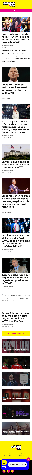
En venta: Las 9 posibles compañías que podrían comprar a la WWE (15, 164)
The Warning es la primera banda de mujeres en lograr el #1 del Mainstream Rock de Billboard (16, 432)
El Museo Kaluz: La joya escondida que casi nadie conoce (14, 399)
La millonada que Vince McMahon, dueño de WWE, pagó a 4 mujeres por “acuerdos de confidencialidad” (16, 241)
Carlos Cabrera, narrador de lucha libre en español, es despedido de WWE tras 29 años (16, 317)
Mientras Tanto (7, 397)
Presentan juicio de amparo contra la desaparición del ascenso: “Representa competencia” (15, 383)
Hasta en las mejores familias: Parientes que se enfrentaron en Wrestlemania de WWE (16, 38)
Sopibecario (8, 45)
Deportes (5, 364)
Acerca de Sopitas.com (22, 454)
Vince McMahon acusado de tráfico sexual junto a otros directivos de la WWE (15, 88)
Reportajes (8, 10)
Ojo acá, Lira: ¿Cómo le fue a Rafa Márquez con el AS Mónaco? (15, 366)
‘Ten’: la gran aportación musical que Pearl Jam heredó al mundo (16, 350)
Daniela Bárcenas (10, 96)
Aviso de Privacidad (7, 454)
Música (4, 413)
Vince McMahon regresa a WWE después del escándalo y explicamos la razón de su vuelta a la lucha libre (16, 201)
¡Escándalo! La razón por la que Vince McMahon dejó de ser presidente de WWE (16, 279)
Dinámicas (24, 10)
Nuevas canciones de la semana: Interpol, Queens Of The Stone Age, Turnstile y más (16, 415)
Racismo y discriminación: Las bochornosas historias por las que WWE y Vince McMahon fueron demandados (16, 127)
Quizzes (16, 10)
